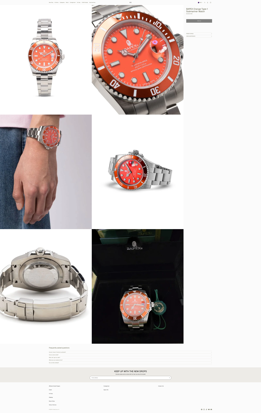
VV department (55, 409)
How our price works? (53, 354)
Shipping (51, 397)
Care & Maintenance (190, 36)
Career (50, 389)
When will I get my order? (54, 357)
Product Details (189, 33)
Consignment (106, 386)
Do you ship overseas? (54, 362)
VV (58, 409)
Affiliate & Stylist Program (54, 386)
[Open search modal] (204, 2)
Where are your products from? (56, 360)
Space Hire (106, 389)
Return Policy (52, 401)
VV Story (51, 393)
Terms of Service (52, 404)
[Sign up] (169, 378)
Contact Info (161, 386)
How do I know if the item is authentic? (57, 352)
